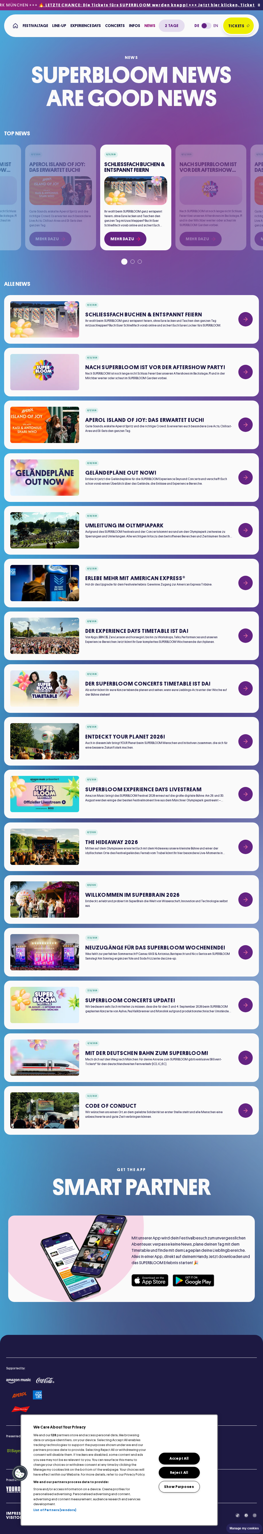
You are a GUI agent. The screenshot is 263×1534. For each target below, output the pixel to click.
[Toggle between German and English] (206, 26)
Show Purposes (179, 1487)
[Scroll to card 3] (140, 262)
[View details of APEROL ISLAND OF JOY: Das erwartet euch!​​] (245, 425)
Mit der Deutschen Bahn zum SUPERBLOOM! (146, 1053)
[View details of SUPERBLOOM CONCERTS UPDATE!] (245, 1005)
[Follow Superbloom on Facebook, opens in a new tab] (246, 1515)
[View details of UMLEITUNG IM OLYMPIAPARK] (245, 530)
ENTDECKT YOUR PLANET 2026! (125, 737)
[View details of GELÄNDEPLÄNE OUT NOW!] (245, 477)
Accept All (179, 1458)
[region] (119, 1470)
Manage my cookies (244, 1528)
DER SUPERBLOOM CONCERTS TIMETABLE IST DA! (148, 684)
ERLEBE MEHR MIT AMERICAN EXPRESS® (135, 578)
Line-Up (59, 26)
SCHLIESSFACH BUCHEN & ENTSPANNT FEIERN (143, 314)
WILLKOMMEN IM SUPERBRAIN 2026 (132, 895)
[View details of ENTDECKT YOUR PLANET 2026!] (245, 741)
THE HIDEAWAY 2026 (111, 842)
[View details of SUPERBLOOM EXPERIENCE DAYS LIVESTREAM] (245, 794)
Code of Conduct (111, 1106)
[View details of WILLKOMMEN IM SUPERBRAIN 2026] (245, 899)
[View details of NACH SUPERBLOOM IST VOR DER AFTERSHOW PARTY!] (245, 372)
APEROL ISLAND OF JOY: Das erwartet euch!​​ (144, 420)
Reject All (179, 1473)
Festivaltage (35, 26)
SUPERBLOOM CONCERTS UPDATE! (130, 1000)
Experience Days (85, 26)
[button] (20, 1473)
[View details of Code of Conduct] (245, 1110)
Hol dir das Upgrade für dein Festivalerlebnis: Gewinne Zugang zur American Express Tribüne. (148, 584)
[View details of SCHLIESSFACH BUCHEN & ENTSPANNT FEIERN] (245, 319)
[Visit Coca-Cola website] (45, 1380)
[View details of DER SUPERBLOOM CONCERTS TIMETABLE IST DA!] (245, 688)
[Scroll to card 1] (124, 262)
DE (196, 26)
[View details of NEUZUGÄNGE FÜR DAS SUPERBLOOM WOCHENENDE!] (245, 952)
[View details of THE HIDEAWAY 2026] (245, 847)
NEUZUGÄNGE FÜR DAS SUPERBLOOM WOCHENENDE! (155, 948)
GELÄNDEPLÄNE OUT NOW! (120, 473)
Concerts (115, 26)
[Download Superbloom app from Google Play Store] (193, 1280)
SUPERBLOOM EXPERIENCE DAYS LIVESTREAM (143, 789)
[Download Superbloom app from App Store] (150, 1280)
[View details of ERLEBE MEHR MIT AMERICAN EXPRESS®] (245, 583)
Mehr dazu (122, 239)
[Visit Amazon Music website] (18, 1381)
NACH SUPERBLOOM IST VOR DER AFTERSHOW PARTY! (155, 367)
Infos (134, 26)
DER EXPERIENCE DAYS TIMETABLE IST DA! (137, 631)
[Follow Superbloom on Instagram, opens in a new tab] (254, 1515)
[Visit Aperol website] (19, 1395)
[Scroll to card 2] (132, 262)
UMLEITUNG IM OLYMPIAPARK (124, 525)
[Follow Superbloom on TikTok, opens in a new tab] (237, 1515)
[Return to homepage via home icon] (15, 26)
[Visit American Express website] (37, 1394)
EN (215, 26)
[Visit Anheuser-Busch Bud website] (20, 1409)
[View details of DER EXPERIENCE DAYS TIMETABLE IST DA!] (245, 635)
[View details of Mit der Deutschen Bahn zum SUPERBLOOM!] (245, 1058)
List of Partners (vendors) (54, 1510)
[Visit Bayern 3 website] (17, 1451)
